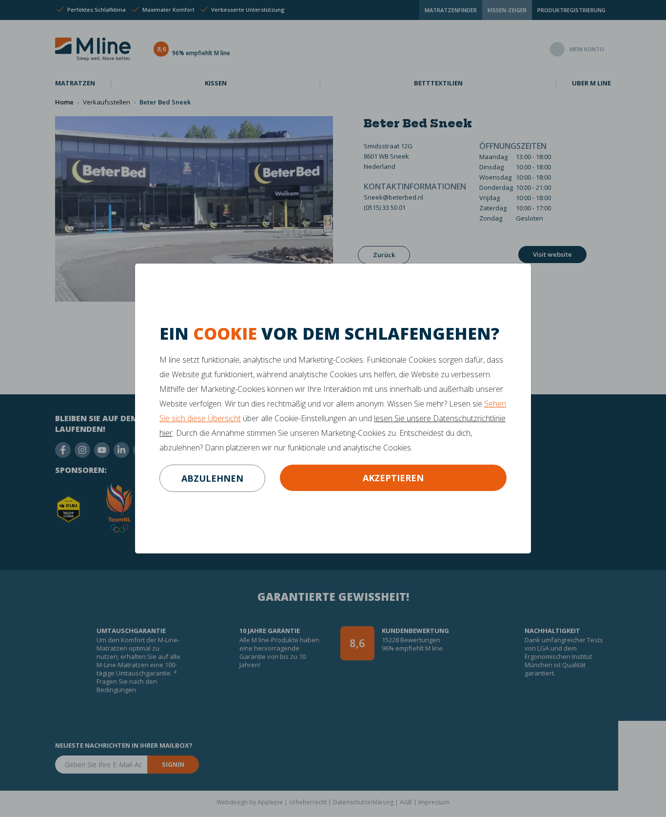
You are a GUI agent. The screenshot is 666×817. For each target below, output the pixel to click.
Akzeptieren (393, 478)
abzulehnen (212, 478)
